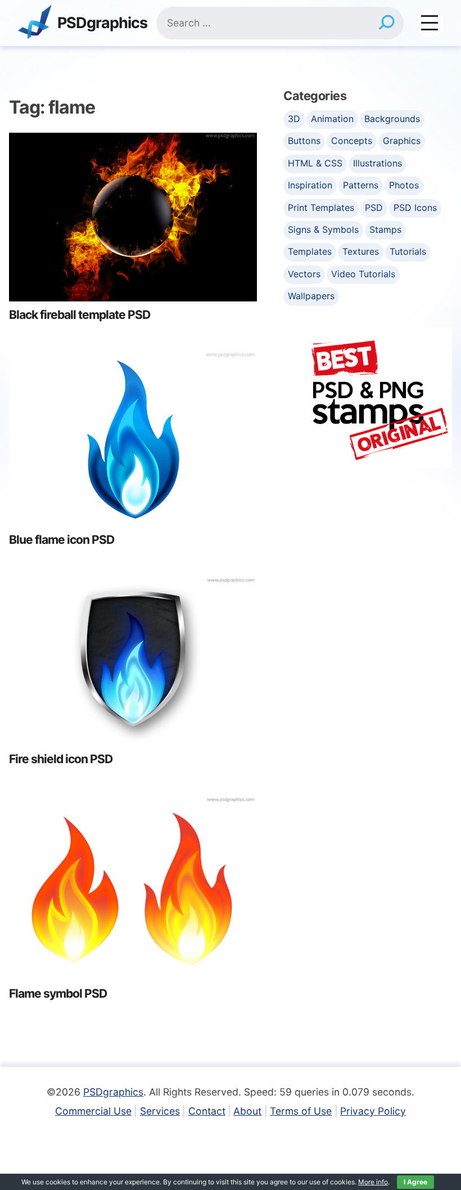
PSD (374, 207)
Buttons (304, 140)
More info (373, 1182)
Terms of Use (301, 1111)
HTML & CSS (315, 163)
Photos (404, 185)
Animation (332, 118)
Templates (310, 251)
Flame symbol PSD (58, 993)
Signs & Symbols (323, 229)
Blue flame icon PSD (61, 540)
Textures (360, 251)
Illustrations (377, 163)
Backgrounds (392, 118)
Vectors (304, 274)
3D (294, 118)
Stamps (385, 229)
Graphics (402, 140)
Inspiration (310, 185)
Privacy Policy (373, 1111)
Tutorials (408, 251)
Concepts (351, 140)
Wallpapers (311, 295)
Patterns (360, 185)
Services (160, 1111)
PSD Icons (415, 207)
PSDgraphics (102, 23)
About (247, 1111)
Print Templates (321, 207)
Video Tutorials (363, 274)
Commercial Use (93, 1111)
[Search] (386, 23)
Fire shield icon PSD (60, 759)
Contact (206, 1111)
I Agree (415, 1182)
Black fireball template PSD (79, 315)
